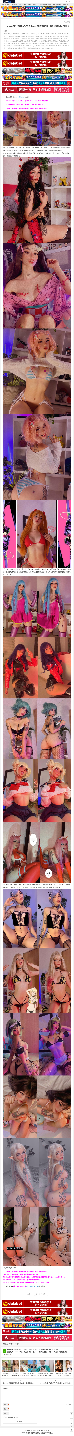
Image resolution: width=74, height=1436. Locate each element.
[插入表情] (66, 1404)
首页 (4, 4)
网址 (5, 1413)
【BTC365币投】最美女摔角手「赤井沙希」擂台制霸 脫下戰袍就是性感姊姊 (63, 1375)
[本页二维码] (71, 1430)
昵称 (6, 1405)
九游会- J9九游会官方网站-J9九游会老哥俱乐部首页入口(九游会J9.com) (26, 1282)
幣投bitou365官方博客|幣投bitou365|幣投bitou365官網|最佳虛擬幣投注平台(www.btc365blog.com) (35, 1277)
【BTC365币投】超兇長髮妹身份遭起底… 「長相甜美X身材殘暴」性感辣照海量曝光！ (10, 1375)
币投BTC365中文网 (37, 1430)
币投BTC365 (44, 1349)
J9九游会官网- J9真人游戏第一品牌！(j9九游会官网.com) (21, 1279)
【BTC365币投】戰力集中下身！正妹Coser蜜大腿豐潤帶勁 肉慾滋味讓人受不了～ (28, 1375)
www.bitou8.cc (20, 97)
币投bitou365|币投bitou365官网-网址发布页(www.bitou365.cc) (26, 108)
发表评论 (67, 22)
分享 (44, 1294)
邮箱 (6, 1409)
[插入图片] (70, 1404)
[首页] (71, 1413)
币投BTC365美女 (12, 4)
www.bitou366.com (32, 1286)
